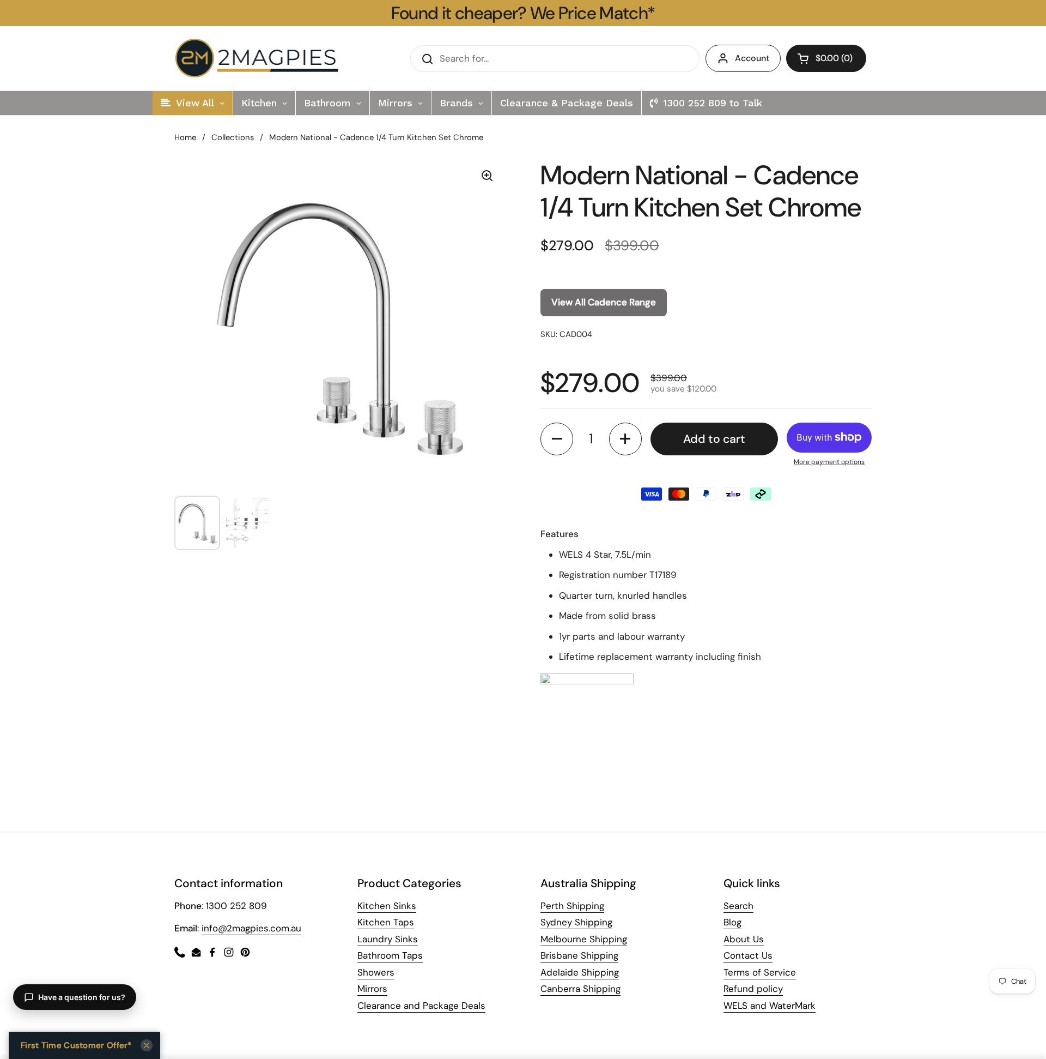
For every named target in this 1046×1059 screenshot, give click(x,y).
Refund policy (753, 989)
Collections (232, 137)
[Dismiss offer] (147, 1045)
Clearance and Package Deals (421, 1006)
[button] (826, 58)
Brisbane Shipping (579, 955)
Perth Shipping (572, 906)
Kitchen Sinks (386, 906)
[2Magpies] (259, 58)
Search (738, 906)
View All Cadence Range (603, 302)
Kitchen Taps (385, 922)
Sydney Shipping (576, 922)
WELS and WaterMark (769, 1006)
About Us (743, 939)
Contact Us (748, 955)
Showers (375, 972)
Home (185, 137)
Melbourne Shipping (583, 939)
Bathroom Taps (390, 955)
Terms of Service (759, 972)
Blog (732, 922)
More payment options (829, 462)
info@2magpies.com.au (251, 928)
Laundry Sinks (387, 939)
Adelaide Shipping (579, 972)
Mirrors (372, 989)
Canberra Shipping (580, 989)
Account (752, 58)
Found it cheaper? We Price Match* (523, 13)
